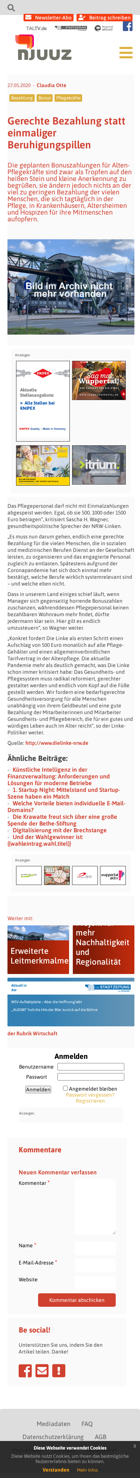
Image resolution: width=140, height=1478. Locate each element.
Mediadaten (53, 1424)
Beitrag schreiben (110, 18)
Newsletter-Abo (53, 18)
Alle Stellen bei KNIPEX (37, 405)
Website (28, 1279)
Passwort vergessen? (90, 1095)
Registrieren (90, 1101)
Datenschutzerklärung (53, 1437)
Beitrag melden (58, 1370)
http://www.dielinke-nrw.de (56, 743)
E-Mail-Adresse (38, 1262)
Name (27, 1245)
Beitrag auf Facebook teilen (25, 1370)
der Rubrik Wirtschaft (32, 1033)
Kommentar (34, 1182)
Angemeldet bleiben (93, 1089)
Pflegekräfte (68, 98)
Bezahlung (22, 98)
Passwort (36, 1077)
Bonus (44, 98)
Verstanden (56, 1470)
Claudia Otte (51, 85)
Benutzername (36, 1067)
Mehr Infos (87, 1470)
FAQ (87, 1424)
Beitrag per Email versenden (42, 1370)
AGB (100, 1437)
